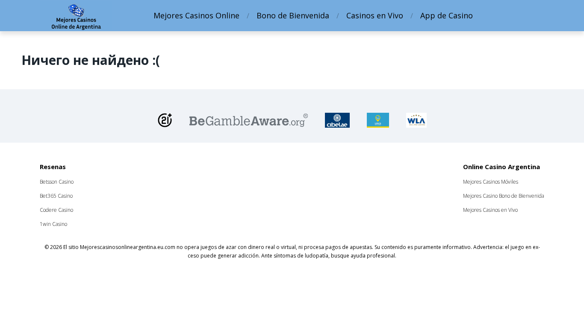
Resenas (53, 166)
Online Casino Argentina (501, 166)
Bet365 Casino (56, 195)
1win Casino (53, 224)
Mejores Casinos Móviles (490, 181)
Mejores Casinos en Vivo (490, 210)
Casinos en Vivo (374, 15)
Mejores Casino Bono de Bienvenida (503, 195)
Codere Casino (56, 210)
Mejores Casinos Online (196, 15)
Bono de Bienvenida (293, 15)
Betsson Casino (57, 181)
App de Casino (446, 15)
